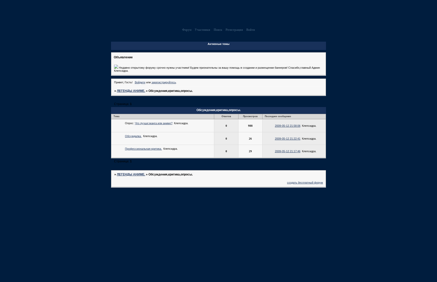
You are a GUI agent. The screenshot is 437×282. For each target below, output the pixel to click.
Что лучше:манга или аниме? (153, 123)
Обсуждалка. (133, 136)
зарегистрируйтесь (163, 82)
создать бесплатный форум (305, 182)
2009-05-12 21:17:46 (287, 151)
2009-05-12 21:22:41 (287, 138)
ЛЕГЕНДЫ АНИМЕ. (131, 91)
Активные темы (218, 43)
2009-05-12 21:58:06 (287, 125)
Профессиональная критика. (143, 148)
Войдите (140, 82)
